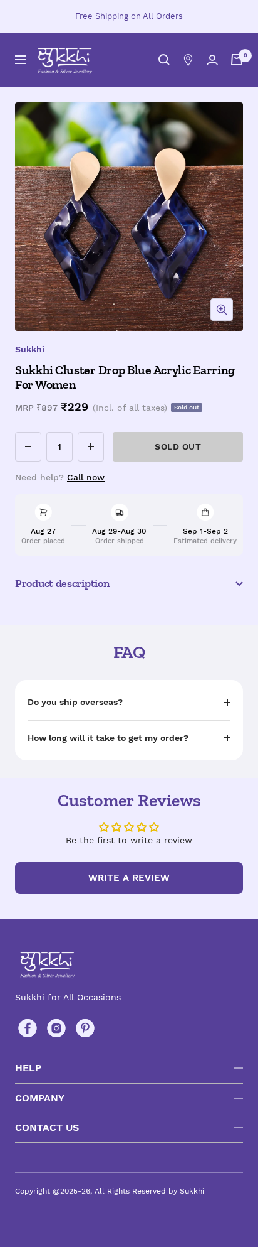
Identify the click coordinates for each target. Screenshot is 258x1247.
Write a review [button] (129, 877)
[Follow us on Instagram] (56, 1028)
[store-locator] (188, 60)
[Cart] (236, 59)
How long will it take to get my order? (108, 738)
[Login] (212, 60)
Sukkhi (29, 349)
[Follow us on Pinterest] (85, 1028)
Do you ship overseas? (75, 702)
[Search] (164, 59)
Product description (62, 583)
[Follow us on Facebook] (27, 1028)
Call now (86, 477)
